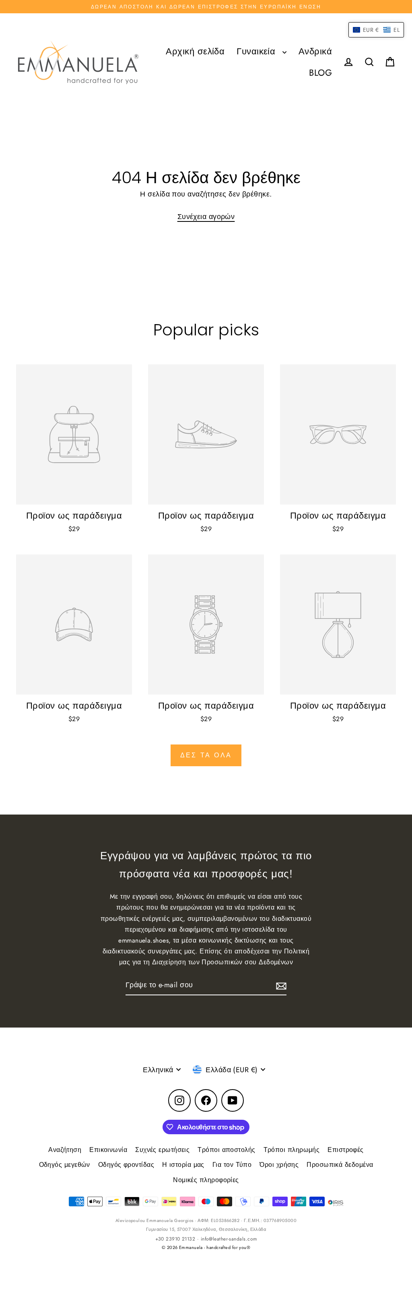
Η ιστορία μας (183, 1164)
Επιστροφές (346, 1149)
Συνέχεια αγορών (206, 216)
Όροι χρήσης (279, 1164)
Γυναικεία (257, 51)
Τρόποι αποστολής (226, 1149)
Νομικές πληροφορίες (206, 1180)
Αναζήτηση (64, 1149)
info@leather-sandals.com (229, 1239)
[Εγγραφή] (280, 985)
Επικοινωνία (108, 1149)
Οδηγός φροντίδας (126, 1164)
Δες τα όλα (206, 755)
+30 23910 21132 (175, 1239)
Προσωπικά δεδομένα (340, 1164)
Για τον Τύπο (231, 1164)
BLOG (320, 72)
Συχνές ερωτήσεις (162, 1149)
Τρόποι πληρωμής (292, 1149)
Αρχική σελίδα (195, 51)
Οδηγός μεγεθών (64, 1164)
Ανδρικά (315, 51)
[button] (376, 30)
